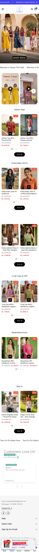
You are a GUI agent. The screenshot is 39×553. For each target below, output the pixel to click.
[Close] (36, 2)
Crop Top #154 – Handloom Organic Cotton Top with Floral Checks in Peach (22, 544)
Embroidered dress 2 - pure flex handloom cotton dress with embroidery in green (28, 249)
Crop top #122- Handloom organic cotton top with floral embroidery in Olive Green (28, 305)
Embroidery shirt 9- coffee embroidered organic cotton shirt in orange (28, 192)
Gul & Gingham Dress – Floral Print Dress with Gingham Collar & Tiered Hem (10, 416)
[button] (17, 486)
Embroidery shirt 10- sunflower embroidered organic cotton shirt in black (10, 192)
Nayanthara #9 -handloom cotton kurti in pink (27, 362)
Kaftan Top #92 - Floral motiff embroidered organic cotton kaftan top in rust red (10, 139)
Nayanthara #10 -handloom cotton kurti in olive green (9, 362)
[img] (20, 455)
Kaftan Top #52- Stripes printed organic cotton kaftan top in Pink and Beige (28, 139)
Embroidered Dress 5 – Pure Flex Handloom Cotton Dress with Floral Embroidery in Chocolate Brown (10, 249)
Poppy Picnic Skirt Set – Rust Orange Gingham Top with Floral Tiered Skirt (27, 416)
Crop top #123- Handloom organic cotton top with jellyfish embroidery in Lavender (10, 305)
